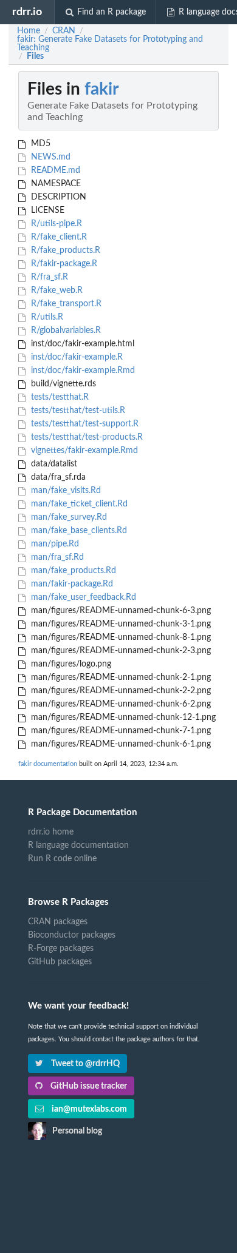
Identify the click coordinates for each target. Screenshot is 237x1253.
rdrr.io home (51, 832)
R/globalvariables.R (65, 330)
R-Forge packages (61, 948)
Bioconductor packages (71, 935)
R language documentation (78, 845)
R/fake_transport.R (65, 304)
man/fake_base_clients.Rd (78, 530)
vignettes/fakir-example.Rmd (83, 450)
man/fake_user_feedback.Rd (82, 597)
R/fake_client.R (58, 237)
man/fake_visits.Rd (65, 490)
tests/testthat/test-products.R (86, 437)
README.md (54, 170)
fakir (101, 89)
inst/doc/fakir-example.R (76, 357)
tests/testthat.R (59, 397)
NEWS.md (49, 157)
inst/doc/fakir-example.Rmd (82, 370)
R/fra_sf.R (48, 277)
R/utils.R (46, 317)
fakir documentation (47, 764)
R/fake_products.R (64, 250)
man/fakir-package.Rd (71, 584)
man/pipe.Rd (54, 544)
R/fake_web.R (56, 290)
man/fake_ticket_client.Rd (78, 504)
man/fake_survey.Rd (68, 517)
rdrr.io (27, 12)
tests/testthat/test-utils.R (77, 410)
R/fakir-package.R (63, 264)
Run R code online (62, 859)
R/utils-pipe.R (55, 224)
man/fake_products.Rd (72, 570)
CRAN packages (58, 922)
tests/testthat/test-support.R (84, 424)
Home (28, 31)
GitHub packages (60, 962)
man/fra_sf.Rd (56, 557)
